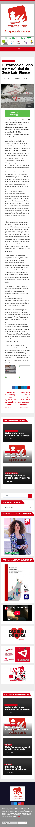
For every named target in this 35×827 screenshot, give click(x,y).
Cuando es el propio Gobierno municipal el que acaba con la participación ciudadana (24, 399)
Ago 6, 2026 (9, 713)
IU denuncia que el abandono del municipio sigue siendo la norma (17, 435)
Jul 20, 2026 (10, 752)
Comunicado (8, 744)
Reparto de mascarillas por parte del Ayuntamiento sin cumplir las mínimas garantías (11, 399)
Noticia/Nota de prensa (9, 61)
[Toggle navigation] (18, 49)
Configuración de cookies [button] (9, 823)
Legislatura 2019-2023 (20, 78)
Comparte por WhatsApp (15, 113)
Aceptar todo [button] (22, 823)
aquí (18, 816)
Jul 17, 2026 (10, 772)
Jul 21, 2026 (10, 732)
